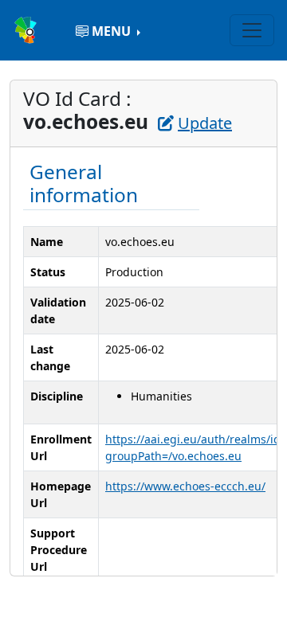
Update (205, 123)
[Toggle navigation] (252, 30)
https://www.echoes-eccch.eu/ (185, 486)
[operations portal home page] (27, 28)
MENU (111, 31)
